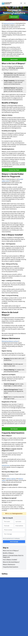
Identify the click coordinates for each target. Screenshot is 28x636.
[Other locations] (21, 3)
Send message (14, 541)
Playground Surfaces (9, 23)
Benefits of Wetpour (8, 553)
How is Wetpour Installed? (10, 559)
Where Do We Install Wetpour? (11, 562)
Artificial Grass (6, 465)
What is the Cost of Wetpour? (11, 550)
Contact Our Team (14, 170)
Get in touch (14, 17)
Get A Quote (14, 429)
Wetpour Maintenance (9, 564)
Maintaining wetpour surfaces (10, 341)
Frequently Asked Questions (10, 567)
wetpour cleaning (11, 478)
